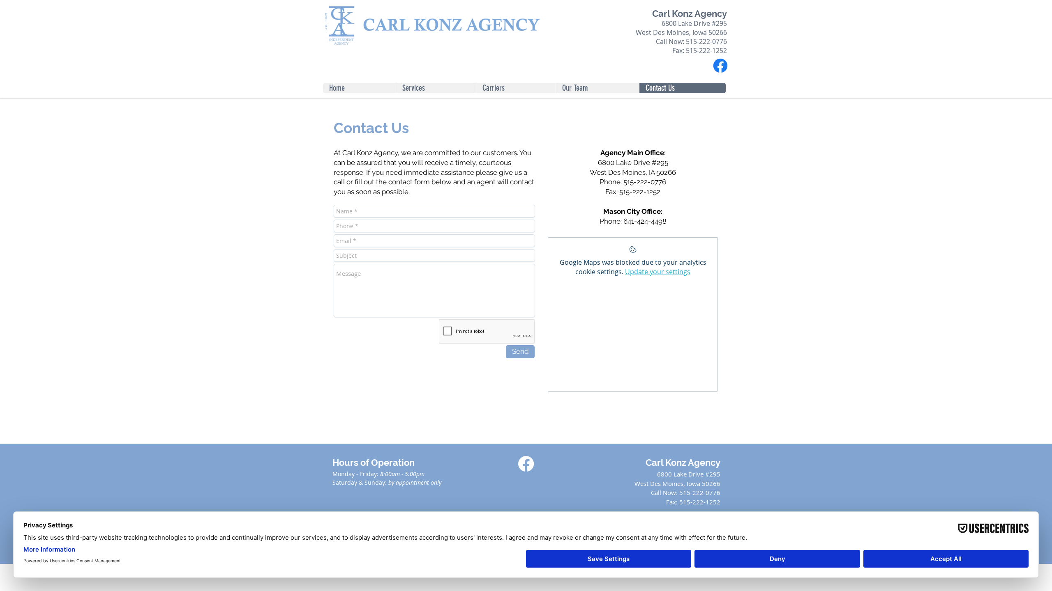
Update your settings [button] (657, 271)
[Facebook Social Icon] (526, 464)
